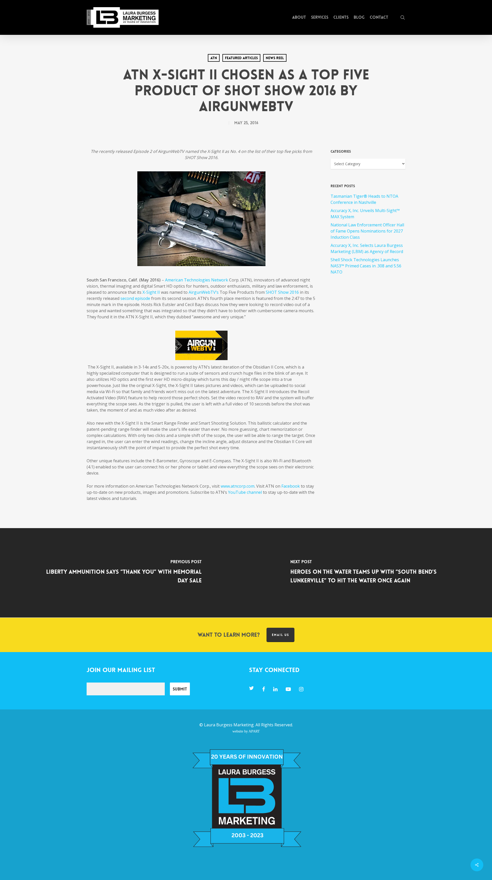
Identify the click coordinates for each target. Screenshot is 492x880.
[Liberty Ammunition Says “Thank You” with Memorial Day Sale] (123, 572)
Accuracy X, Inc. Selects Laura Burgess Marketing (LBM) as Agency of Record (367, 248)
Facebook (290, 486)
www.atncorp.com (237, 486)
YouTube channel (245, 492)
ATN (213, 58)
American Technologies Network (196, 280)
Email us (280, 635)
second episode (135, 298)
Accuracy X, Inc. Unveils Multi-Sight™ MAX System (365, 213)
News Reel (275, 58)
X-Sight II (151, 292)
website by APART (246, 731)
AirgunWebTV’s (204, 292)
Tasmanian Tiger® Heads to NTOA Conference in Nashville (364, 199)
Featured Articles (241, 58)
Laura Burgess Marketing (229, 725)
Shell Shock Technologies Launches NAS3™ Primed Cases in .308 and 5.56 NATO (366, 266)
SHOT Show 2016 (282, 292)
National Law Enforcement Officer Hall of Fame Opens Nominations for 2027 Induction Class (367, 231)
